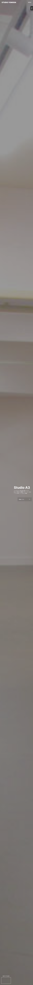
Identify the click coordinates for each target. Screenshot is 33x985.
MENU (29, 2)
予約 (31, 8)
